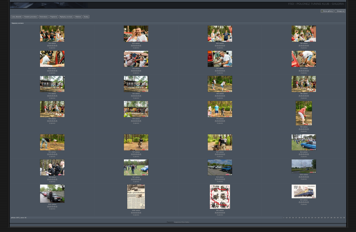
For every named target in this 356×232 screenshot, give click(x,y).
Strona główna (328, 11)
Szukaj (86, 16)
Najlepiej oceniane (66, 16)
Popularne (53, 16)
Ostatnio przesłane (30, 16)
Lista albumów (17, 16)
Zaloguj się (340, 11)
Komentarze (44, 16)
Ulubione (78, 16)
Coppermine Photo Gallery (181, 222)
